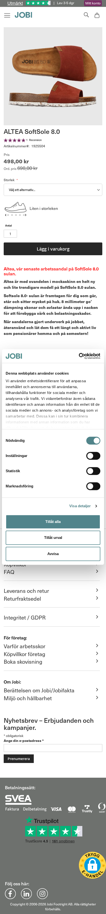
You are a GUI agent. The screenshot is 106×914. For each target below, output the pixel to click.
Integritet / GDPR (25, 617)
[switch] (93, 456)
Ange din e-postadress (24, 740)
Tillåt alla (53, 522)
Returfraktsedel (22, 598)
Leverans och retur (26, 590)
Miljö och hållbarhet (28, 698)
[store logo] (25, 15)
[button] (92, 865)
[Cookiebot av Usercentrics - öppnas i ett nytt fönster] (78, 356)
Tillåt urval (53, 537)
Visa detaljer (80, 506)
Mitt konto (93, 3)
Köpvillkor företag (24, 654)
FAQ (9, 571)
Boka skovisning (23, 661)
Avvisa (53, 554)
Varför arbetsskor (24, 646)
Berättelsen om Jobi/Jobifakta (39, 690)
